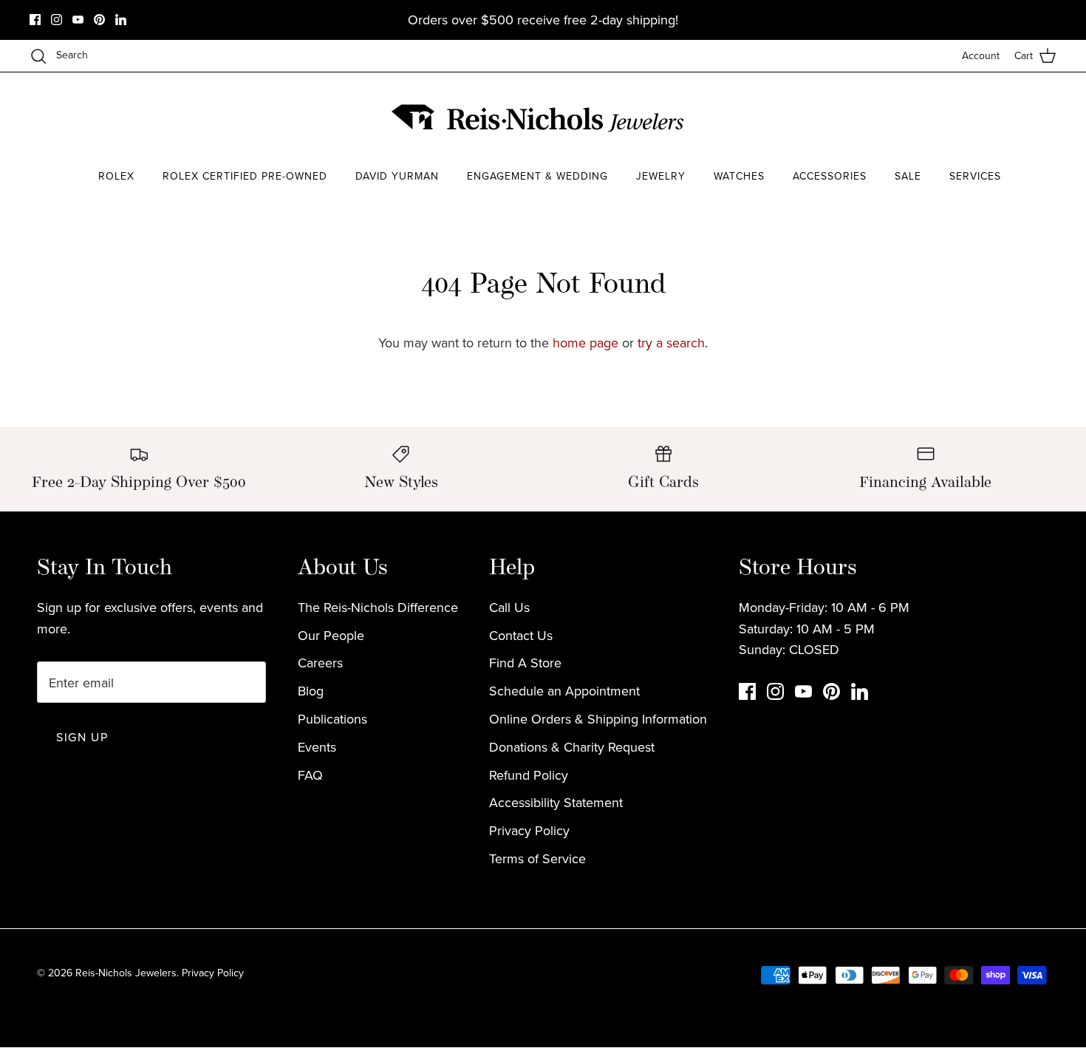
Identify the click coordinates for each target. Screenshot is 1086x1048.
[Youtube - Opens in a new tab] (77, 19)
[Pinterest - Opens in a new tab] (99, 19)
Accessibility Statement (556, 802)
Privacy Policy (529, 830)
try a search (671, 342)
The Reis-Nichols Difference (378, 607)
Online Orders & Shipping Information (598, 719)
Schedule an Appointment (564, 690)
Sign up (82, 737)
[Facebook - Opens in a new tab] (35, 19)
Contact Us (521, 635)
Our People (331, 635)
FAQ (310, 775)
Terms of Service (537, 858)
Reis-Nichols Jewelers (126, 972)
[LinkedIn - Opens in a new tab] (120, 19)
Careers (320, 662)
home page (585, 342)
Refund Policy (528, 775)
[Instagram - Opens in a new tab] (56, 19)
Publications (332, 719)
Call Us (509, 607)
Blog (311, 690)
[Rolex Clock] (1001, 118)
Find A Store (525, 662)
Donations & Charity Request (572, 747)
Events (317, 747)
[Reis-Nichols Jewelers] (539, 118)
